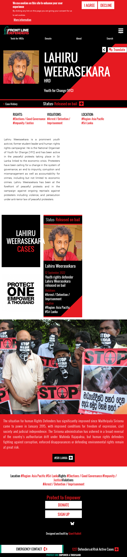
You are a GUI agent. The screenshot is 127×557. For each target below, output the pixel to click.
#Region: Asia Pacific (93, 119)
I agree (89, 5)
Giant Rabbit (74, 533)
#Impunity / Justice (23, 123)
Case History (11, 104)
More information (22, 20)
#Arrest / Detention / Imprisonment (58, 121)
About (79, 38)
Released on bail (65, 103)
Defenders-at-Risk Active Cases (93, 549)
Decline (106, 5)
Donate (48, 38)
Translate (119, 49)
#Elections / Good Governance (29, 119)
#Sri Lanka (87, 123)
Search (110, 38)
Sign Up (63, 514)
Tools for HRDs (17, 38)
